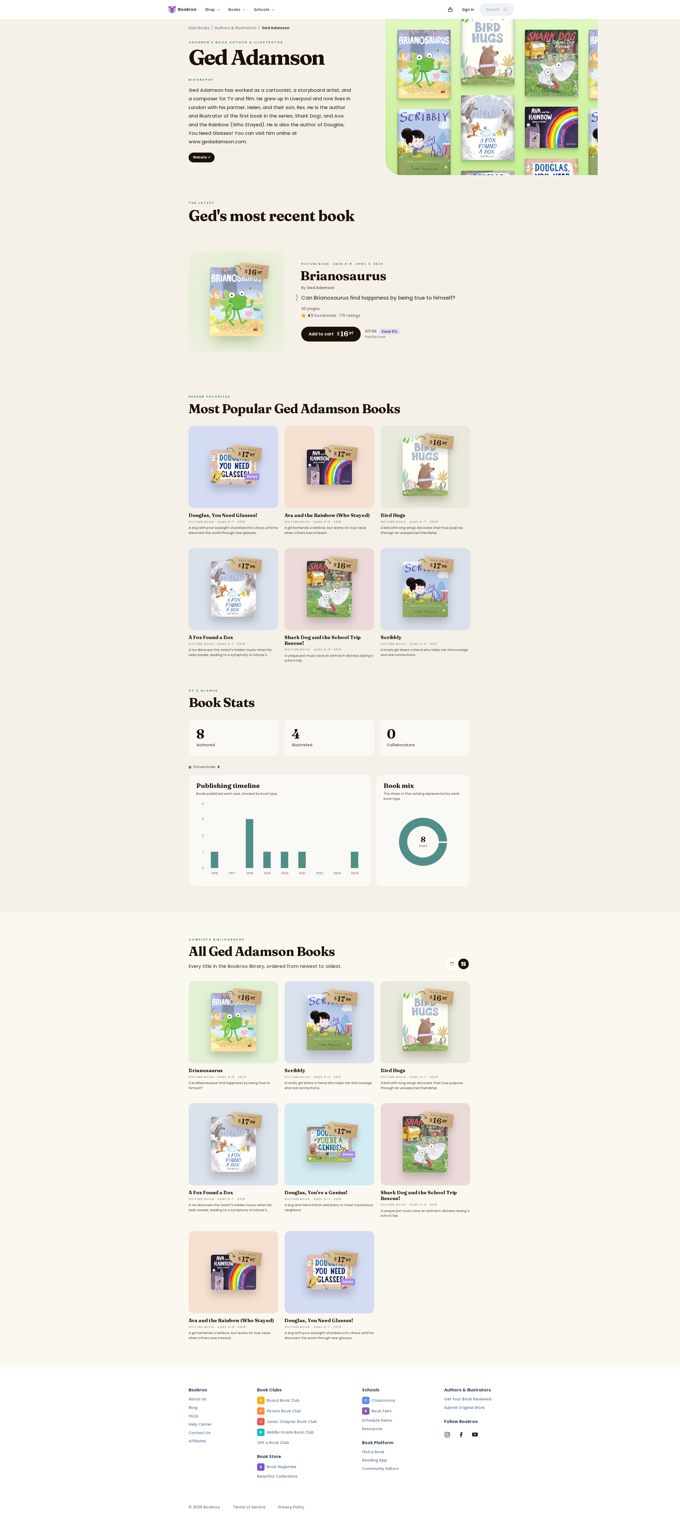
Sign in (468, 9)
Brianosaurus (343, 275)
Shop (210, 9)
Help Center (200, 1424)
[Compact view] (463, 964)
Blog (193, 1407)
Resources (372, 1428)
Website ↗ (201, 157)
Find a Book (373, 1452)
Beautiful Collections (277, 1476)
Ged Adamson (321, 287)
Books (234, 9)
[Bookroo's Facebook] (461, 1434)
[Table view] (452, 964)
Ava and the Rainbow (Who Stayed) (327, 515)
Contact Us (200, 1432)
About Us (197, 1399)
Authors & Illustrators (236, 28)
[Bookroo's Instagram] (447, 1434)
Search (492, 9)
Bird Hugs (393, 515)
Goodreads (325, 315)
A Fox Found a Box (211, 637)
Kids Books (199, 28)
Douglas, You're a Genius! (315, 1192)
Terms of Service (249, 1507)
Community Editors (380, 1468)
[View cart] (450, 9)
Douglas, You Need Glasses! (223, 515)
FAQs (193, 1416)
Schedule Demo (377, 1420)
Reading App (374, 1460)
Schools (261, 9)
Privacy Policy (291, 1507)
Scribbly (391, 637)
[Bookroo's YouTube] (475, 1434)
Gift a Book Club (273, 1442)
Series (252, 476)
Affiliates (197, 1441)
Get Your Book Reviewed (467, 1399)
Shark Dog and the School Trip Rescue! (322, 640)
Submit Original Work (464, 1407)
